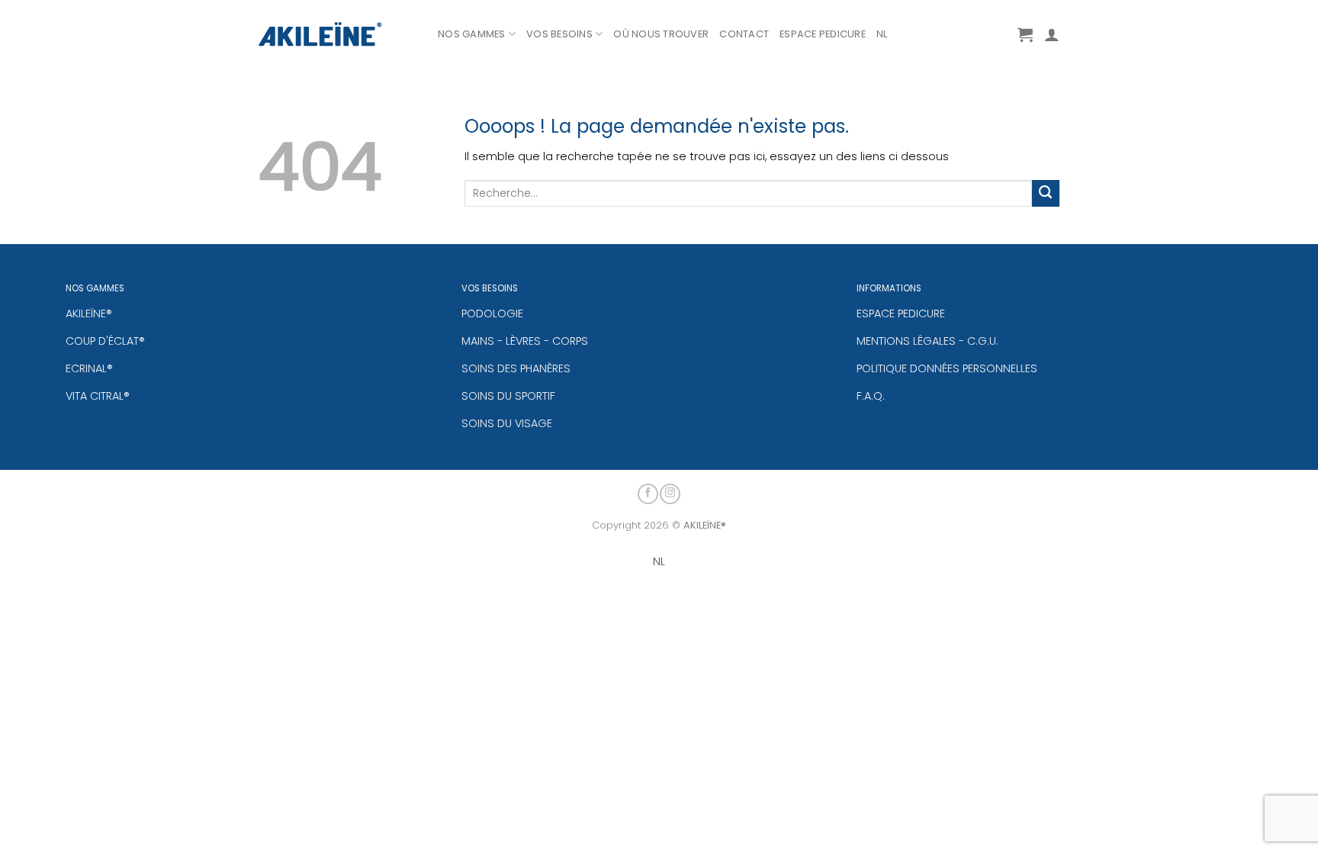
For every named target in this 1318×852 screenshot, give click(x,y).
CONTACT (744, 34)
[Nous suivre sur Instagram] (670, 494)
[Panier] (1025, 34)
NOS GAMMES (472, 34)
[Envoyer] (1045, 193)
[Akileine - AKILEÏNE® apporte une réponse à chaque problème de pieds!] (337, 34)
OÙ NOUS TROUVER (661, 34)
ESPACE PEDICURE (823, 34)
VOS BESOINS (559, 34)
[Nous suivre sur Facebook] (648, 494)
